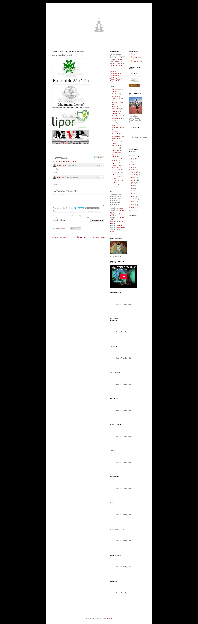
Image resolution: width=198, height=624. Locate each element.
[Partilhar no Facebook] (77, 228)
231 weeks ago (72, 165)
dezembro (134, 172)
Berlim (114, 91)
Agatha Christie (116, 89)
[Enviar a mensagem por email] (71, 228)
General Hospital (117, 116)
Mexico (114, 131)
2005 (133, 210)
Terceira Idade (116, 170)
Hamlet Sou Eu (116, 118)
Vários (114, 174)
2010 (133, 164)
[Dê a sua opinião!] (73, 228)
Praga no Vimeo (115, 75)
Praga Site (113, 71)
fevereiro (133, 199)
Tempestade (115, 167)
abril (132, 193)
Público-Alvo (116, 150)
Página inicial (80, 237)
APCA (120, 225)
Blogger (109, 618)
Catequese (115, 96)
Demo (113, 106)
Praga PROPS (114, 77)
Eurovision (115, 113)
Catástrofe (115, 94)
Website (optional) (93, 211)
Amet (134, 54)
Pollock (114, 143)
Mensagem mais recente (60, 237)
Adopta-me (121, 227)
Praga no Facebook (116, 79)
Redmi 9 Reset (62, 165)
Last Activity (72, 161)
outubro (133, 177)
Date (60, 161)
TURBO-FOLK (116, 172)
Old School (115, 138)
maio (132, 191)
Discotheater (116, 111)
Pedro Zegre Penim (137, 58)
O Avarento (115, 134)
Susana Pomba (116, 165)
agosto (133, 183)
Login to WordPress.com (92, 208)
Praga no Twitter (115, 81)
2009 (133, 167)
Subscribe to (57, 220)
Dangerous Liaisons (118, 102)
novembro (134, 175)
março (133, 196)
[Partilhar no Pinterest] (79, 228)
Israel (113, 123)
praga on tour (116, 145)
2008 (133, 170)
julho (132, 185)
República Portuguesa (115, 155)
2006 (133, 207)
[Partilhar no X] (75, 228)
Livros (113, 125)
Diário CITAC (116, 109)
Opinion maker (116, 141)
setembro (134, 180)
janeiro (133, 201)
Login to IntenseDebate (79, 208)
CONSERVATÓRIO (117, 98)
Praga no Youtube (115, 73)
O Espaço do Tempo (116, 65)
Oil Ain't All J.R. (116, 136)
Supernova (115, 163)
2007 (133, 205)
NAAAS (120, 208)
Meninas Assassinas (118, 127)
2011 (133, 162)
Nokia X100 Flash (63, 177)
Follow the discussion (102, 157)
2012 (133, 159)
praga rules (115, 148)
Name (54, 211)
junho (132, 188)
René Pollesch (116, 152)
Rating (65, 161)
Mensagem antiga (98, 237)
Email (71, 211)
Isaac (113, 120)
